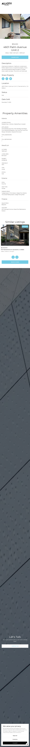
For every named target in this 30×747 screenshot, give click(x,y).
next (16, 257)
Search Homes (15, 262)
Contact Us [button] (15, 646)
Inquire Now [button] (15, 57)
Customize (15, 739)
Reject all (15, 735)
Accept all (15, 743)
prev (13, 257)
